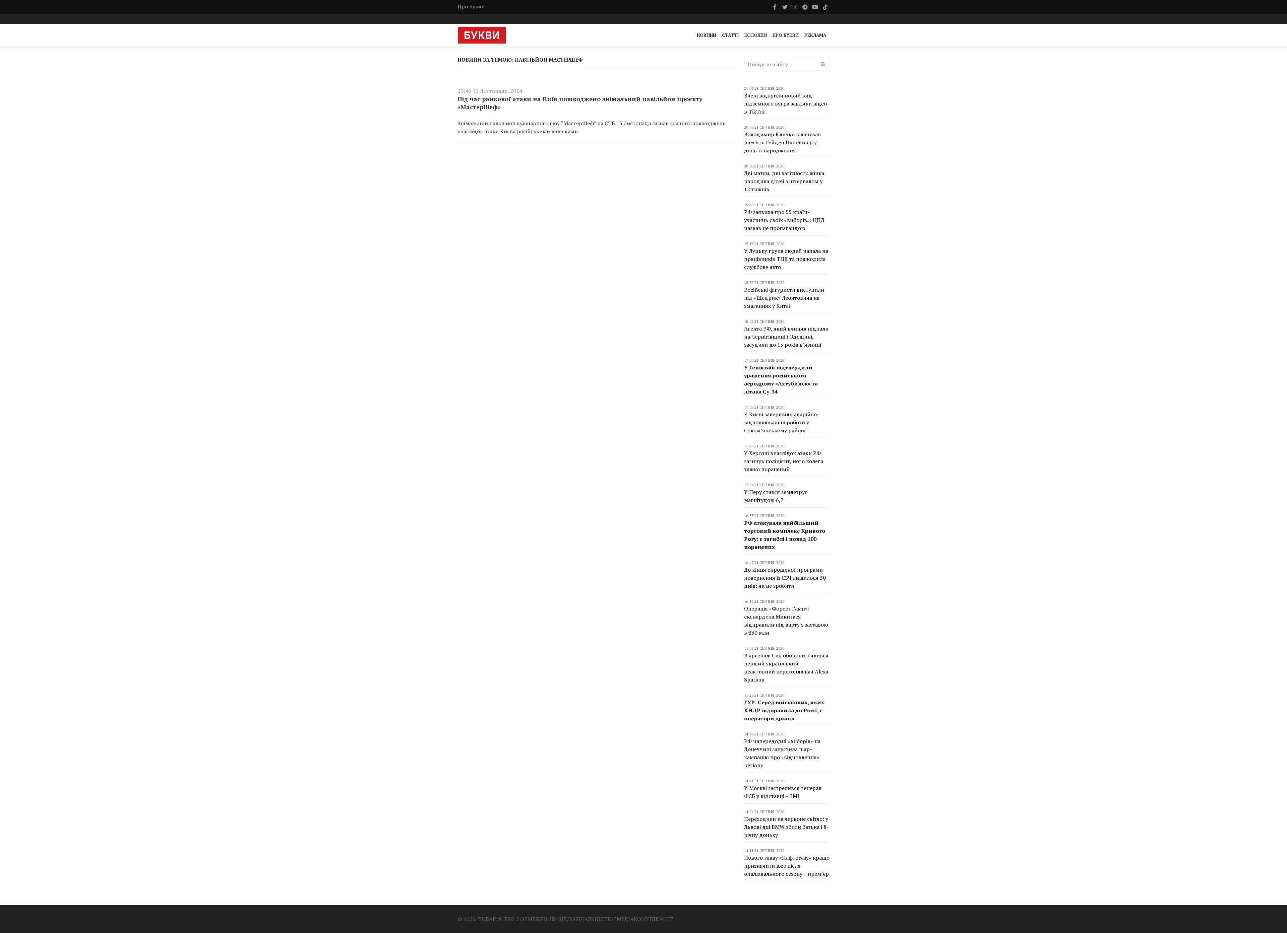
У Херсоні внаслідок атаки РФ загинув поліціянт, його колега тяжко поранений (783, 461)
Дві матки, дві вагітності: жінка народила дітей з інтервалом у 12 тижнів (784, 181)
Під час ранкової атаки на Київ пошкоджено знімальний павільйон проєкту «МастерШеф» (579, 103)
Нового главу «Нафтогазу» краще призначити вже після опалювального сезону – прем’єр (786, 865)
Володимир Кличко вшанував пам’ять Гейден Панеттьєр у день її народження (782, 142)
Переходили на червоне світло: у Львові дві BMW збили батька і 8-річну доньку (786, 827)
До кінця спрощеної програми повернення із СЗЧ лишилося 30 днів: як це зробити (785, 577)
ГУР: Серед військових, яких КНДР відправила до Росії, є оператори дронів (784, 710)
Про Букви (471, 6)
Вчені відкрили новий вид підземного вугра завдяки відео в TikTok (785, 103)
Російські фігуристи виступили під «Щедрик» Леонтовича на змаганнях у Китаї (784, 297)
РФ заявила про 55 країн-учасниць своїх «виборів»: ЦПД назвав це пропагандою (784, 220)
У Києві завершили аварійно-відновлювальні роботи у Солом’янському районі (781, 422)
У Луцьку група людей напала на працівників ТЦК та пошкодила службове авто (786, 259)
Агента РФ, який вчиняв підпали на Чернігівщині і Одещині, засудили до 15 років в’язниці (786, 336)
